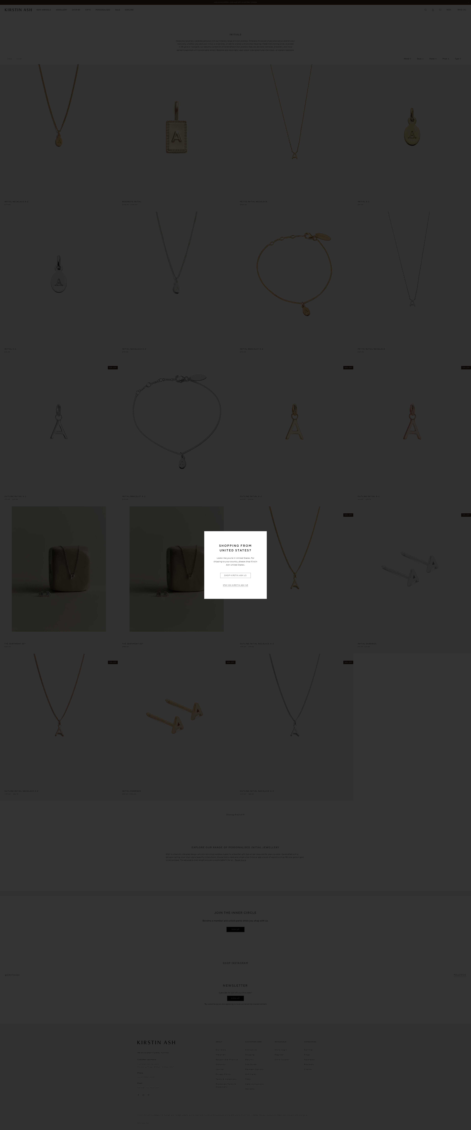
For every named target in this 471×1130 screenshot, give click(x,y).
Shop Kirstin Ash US (235, 575)
